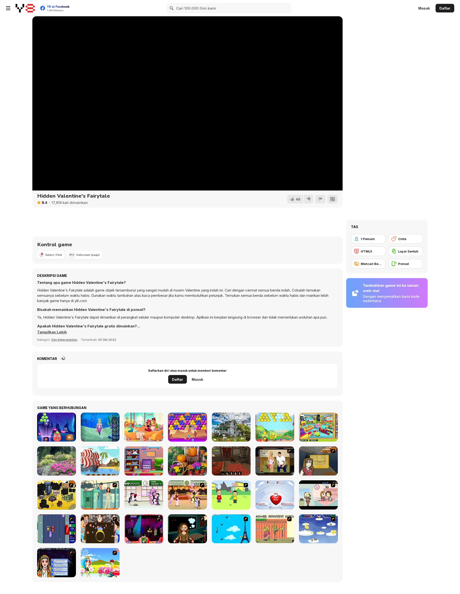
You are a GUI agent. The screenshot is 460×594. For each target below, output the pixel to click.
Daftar (444, 8)
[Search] (172, 8)
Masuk (424, 8)
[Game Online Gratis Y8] (25, 8)
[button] (52, 332)
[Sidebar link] (8, 8)
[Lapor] (320, 199)
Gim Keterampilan (64, 340)
